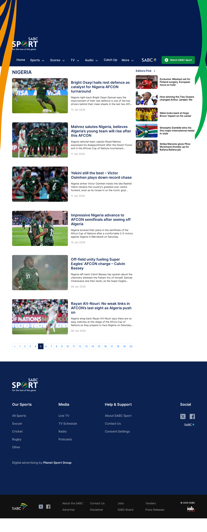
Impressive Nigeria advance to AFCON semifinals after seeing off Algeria (101, 219)
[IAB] (191, 509)
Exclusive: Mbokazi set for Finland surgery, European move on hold (175, 82)
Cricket (17, 431)
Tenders (150, 503)
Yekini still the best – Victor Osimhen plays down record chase (101, 175)
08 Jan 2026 (78, 286)
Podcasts (65, 439)
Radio (62, 431)
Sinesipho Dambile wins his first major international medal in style (177, 130)
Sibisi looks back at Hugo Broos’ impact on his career (175, 114)
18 (118, 346)
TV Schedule (67, 423)
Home (21, 60)
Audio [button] (89, 60)
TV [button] (73, 60)
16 (105, 346)
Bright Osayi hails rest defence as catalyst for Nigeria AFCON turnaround (100, 86)
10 (67, 346)
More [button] (125, 60)
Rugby (16, 439)
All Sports (19, 416)
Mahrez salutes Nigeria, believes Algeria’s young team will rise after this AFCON (101, 131)
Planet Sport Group (57, 462)
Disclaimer (96, 509)
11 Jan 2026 (78, 153)
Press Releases (154, 509)
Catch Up (110, 60)
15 (99, 346)
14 (92, 346)
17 (111, 346)
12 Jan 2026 (78, 109)
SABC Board (125, 509)
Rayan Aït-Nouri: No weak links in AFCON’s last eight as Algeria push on (101, 308)
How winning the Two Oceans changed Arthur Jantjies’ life (177, 98)
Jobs (121, 503)
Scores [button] (55, 60)
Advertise (68, 509)
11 (74, 346)
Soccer (17, 423)
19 (124, 346)
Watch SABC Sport (181, 59)
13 (86, 346)
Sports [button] (35, 60)
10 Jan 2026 (78, 242)
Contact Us (113, 423)
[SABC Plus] (189, 424)
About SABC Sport (118, 416)
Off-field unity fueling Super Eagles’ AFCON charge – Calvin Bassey (98, 263)
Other (16, 447)
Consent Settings (117, 431)
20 (130, 346)
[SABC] (20, 506)
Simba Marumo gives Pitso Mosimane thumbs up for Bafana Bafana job (175, 147)
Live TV (63, 416)
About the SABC (72, 503)
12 (80, 346)
